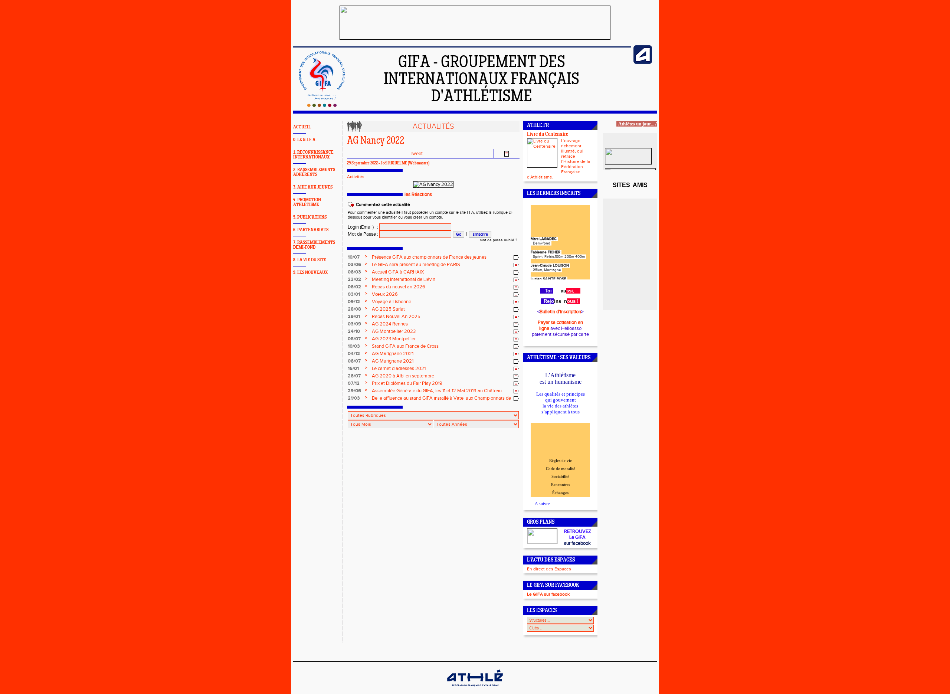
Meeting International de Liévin (403, 279)
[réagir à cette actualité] (516, 258)
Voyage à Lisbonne (391, 302)
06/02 (354, 287)
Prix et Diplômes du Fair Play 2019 (407, 383)
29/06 (354, 391)
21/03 (354, 398)
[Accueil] (322, 105)
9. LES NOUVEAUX (310, 272)
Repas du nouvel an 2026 (398, 287)
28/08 (354, 309)
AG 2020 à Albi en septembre (403, 376)
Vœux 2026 (385, 294)
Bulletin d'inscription (560, 312)
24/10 (354, 331)
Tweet (416, 154)
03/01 (354, 294)
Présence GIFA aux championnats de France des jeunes (429, 257)
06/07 (354, 361)
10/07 (354, 257)
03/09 (354, 324)
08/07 (354, 339)
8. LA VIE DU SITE (309, 260)
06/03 (354, 272)
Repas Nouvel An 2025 (396, 317)
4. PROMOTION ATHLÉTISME (307, 202)
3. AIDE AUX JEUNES (312, 187)
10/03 (354, 346)
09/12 (354, 302)
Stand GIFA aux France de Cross (405, 346)
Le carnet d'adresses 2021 (399, 368)
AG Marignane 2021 (392, 354)
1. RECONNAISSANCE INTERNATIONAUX (313, 155)
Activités (355, 176)
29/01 (354, 317)
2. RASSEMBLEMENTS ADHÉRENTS (314, 172)
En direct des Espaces (549, 569)
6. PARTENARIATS (310, 229)
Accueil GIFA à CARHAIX (398, 272)
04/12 (354, 354)
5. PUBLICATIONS (310, 217)
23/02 (354, 279)
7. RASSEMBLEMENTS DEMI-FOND (314, 245)
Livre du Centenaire (547, 134)
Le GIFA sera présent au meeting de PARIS (416, 265)
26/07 (354, 376)
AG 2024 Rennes (390, 324)
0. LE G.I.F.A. (305, 139)
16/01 (353, 368)
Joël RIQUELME (393, 163)
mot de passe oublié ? (498, 240)
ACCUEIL (302, 127)
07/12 (354, 383)
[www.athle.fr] (642, 62)
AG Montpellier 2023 (394, 331)
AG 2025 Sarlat (388, 309)
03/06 (354, 265)
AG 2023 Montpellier (394, 339)
